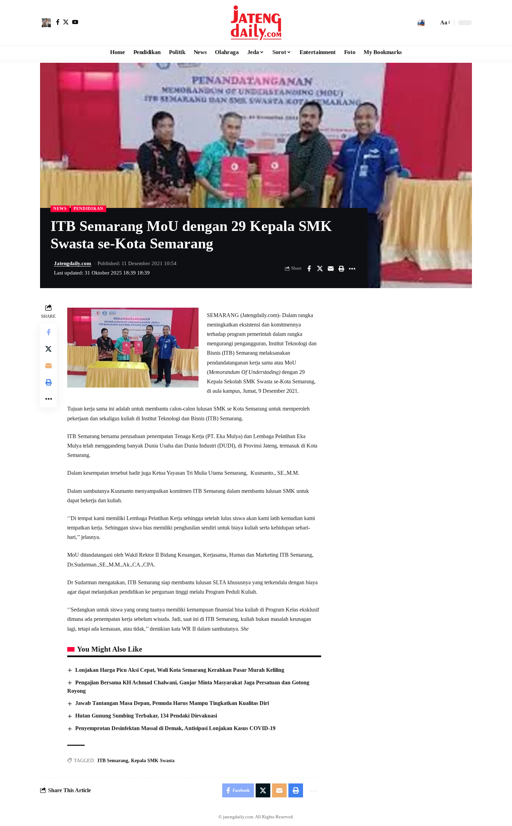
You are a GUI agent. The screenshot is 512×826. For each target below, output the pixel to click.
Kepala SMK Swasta (152, 760)
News (60, 208)
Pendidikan (88, 208)
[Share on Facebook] (309, 268)
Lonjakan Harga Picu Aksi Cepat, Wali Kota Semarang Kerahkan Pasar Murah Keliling (179, 670)
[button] (46, 22)
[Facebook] (57, 22)
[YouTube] (75, 22)
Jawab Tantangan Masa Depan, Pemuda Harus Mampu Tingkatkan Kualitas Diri (172, 703)
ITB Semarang (113, 760)
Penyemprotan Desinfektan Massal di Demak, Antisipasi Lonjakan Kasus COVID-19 (175, 728)
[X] (65, 22)
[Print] (341, 268)
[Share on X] (320, 268)
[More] (352, 268)
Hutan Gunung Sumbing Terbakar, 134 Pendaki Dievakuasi (146, 716)
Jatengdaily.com (72, 263)
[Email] (330, 268)
